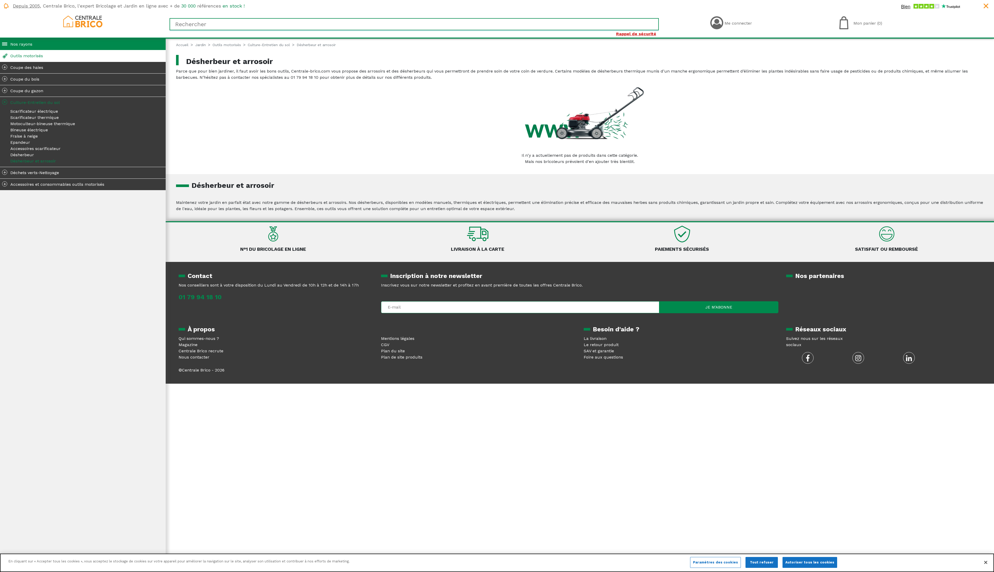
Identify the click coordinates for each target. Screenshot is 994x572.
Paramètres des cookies (715, 562)
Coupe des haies (23, 67)
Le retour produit (601, 344)
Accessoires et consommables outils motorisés (54, 184)
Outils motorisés (26, 55)
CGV (385, 344)
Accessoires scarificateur (35, 148)
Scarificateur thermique (34, 117)
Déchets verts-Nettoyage (31, 172)
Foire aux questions (603, 357)
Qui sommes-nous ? (199, 338)
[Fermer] (985, 562)
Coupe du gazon (23, 90)
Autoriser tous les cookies (809, 562)
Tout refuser (762, 562)
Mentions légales (397, 338)
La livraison (595, 338)
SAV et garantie (599, 350)
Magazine (188, 344)
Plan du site (393, 350)
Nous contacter (194, 357)
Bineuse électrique (29, 129)
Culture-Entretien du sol (31, 102)
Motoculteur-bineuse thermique (42, 123)
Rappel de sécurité (636, 33)
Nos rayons (21, 44)
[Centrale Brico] (83, 21)
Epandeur (20, 142)
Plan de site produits (401, 357)
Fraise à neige (24, 136)
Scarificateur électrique (34, 111)
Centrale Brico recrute (201, 350)
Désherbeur (22, 154)
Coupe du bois (21, 79)
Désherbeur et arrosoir (33, 161)
